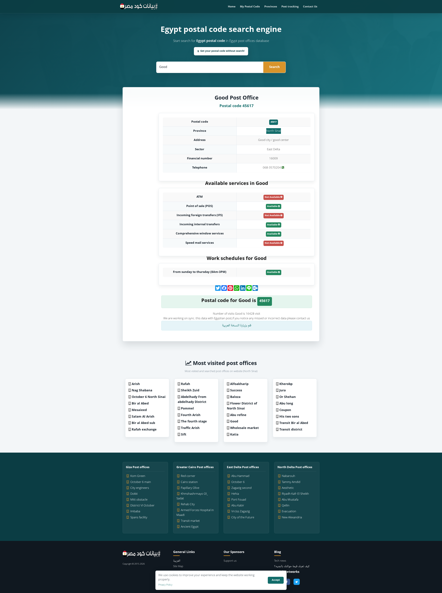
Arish (136, 384)
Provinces (270, 6)
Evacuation (289, 511)
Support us (230, 561)
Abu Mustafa (290, 500)
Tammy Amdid (291, 482)
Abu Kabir (237, 505)
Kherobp (285, 384)
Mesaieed (139, 410)
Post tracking (290, 6)
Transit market (190, 521)
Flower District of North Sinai (242, 406)
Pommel (187, 409)
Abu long (286, 404)
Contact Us (310, 6)
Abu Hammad (240, 476)
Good (234, 422)
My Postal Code (250, 6)
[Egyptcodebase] (139, 7)
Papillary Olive (190, 488)
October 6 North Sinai (149, 397)
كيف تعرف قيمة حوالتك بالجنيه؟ (291, 566)
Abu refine (238, 415)
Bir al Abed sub (143, 423)
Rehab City (188, 504)
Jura (282, 391)
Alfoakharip (239, 384)
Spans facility (138, 517)
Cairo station (189, 482)
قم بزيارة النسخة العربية (236, 325)
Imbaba (135, 511)
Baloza (235, 397)
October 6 (238, 482)
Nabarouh (288, 476)
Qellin (285, 505)
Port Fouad (238, 500)
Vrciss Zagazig (240, 511)
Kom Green (137, 476)
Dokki (134, 494)
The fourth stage (194, 422)
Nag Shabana (142, 391)
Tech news (280, 561)
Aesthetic (288, 488)
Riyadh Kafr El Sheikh (295, 494)
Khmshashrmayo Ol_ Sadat (192, 496)
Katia (234, 435)
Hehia (235, 494)
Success (236, 391)
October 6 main (140, 482)
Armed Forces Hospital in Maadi (195, 512)
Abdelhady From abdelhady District (192, 399)
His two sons (289, 417)
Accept (276, 580)
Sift (183, 435)
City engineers (139, 488)
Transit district (290, 430)
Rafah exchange (144, 430)
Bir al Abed (140, 404)
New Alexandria (292, 517)
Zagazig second (241, 488)
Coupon (285, 410)
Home (232, 6)
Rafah (185, 384)
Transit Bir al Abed (293, 423)
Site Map (178, 566)
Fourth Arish (190, 415)
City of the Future (242, 517)
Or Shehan (287, 397)
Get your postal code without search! (222, 51)
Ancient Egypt (190, 527)
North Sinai (273, 131)
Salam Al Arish (143, 417)
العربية (176, 561)
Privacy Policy (165, 585)
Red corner (188, 476)
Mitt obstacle (138, 500)
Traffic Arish (190, 428)
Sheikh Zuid (190, 391)
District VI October (142, 505)
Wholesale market (244, 428)
